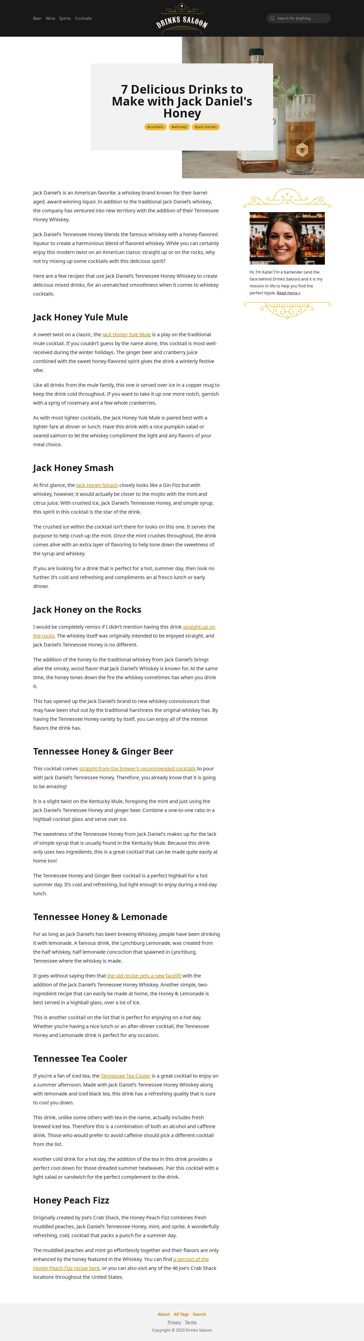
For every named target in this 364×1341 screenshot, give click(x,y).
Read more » (288, 293)
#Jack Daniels (206, 126)
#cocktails (155, 126)
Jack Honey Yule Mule (126, 334)
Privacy (174, 1322)
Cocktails (83, 18)
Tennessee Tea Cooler (126, 1075)
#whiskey (179, 126)
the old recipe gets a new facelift (144, 975)
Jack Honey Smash (97, 485)
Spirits (65, 18)
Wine (50, 18)
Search (199, 1314)
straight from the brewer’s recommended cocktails (137, 768)
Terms (191, 1322)
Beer (37, 18)
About (164, 1314)
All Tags (181, 1314)
